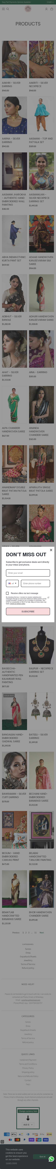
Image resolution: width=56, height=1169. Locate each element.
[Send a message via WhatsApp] (51, 1159)
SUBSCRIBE (28, 611)
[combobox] (12, 583)
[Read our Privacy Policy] (48, 597)
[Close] (51, 550)
